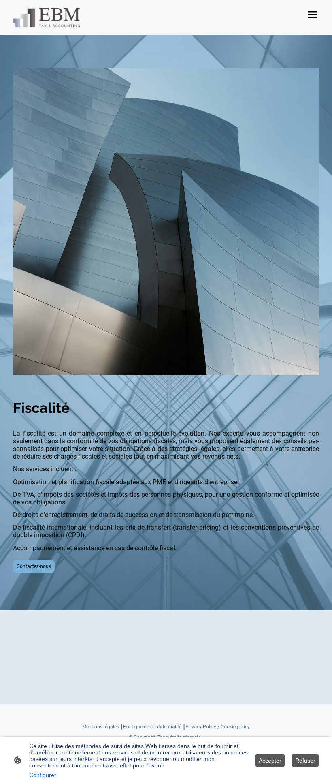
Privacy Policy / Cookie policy (217, 727)
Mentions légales (100, 727)
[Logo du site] (46, 17)
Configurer (42, 775)
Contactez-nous (34, 566)
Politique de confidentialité (152, 727)
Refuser (305, 760)
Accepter (270, 760)
